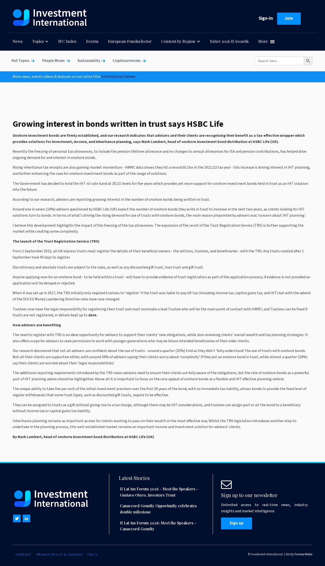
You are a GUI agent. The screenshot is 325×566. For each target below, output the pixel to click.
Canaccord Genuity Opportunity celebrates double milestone (158, 508)
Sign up (236, 523)
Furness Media (303, 554)
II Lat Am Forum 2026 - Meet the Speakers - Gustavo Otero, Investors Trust (159, 492)
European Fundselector (130, 41)
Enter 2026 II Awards (229, 41)
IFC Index (67, 41)
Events (92, 41)
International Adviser (118, 76)
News (18, 41)
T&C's (92, 555)
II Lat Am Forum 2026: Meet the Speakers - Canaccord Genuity (158, 526)
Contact (23, 555)
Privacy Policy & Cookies (60, 555)
